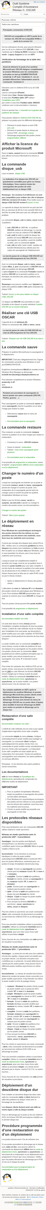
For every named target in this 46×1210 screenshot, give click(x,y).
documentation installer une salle (15, 619)
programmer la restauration (26, 462)
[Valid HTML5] (37, 1202)
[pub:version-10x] (7, 1178)
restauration (26, 447)
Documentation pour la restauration (21, 457)
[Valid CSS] (18, 1204)
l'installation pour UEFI (11, 100)
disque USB (20, 173)
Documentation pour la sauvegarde (21, 421)
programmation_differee (16, 138)
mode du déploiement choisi (13, 679)
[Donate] (18, 1202)
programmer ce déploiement (27, 608)
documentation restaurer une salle (15, 724)
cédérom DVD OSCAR (29, 118)
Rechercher (21, 14)
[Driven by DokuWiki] (27, 1204)
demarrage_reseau (26, 133)
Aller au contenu (39, 2)
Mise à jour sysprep (17, 515)
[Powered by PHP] (27, 1202)
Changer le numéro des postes (14, 510)
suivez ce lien (33, 202)
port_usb (10, 128)
